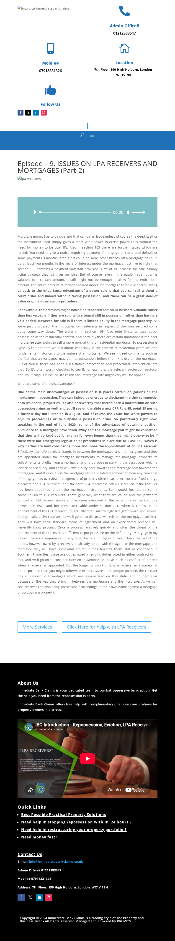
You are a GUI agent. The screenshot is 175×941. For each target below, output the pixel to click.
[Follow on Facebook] (20, 113)
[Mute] (128, 212)
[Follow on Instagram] (44, 113)
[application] (87, 212)
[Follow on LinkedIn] (36, 113)
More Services (37, 627)
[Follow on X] (28, 113)
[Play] (35, 212)
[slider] (137, 212)
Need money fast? (39, 837)
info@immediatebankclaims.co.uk (56, 861)
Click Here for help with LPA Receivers (106, 627)
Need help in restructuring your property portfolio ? (74, 829)
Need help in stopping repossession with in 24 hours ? (76, 822)
